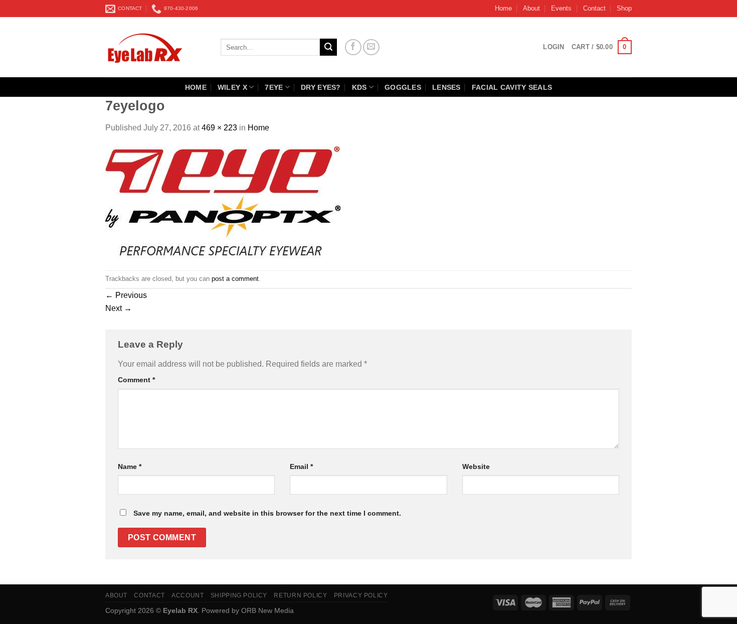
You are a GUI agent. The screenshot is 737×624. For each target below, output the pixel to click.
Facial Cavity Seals (512, 87)
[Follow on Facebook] (353, 47)
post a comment (235, 278)
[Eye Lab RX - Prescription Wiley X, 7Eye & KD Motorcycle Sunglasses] (155, 47)
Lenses (446, 87)
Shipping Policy (239, 595)
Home (503, 8)
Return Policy (300, 595)
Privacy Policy (361, 595)
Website (476, 466)
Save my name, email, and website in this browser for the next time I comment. (267, 513)
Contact (594, 8)
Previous (126, 295)
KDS (359, 87)
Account (187, 595)
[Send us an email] (371, 47)
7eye (274, 87)
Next (118, 308)
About (531, 8)
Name (129, 466)
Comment (136, 380)
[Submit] (328, 47)
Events (561, 8)
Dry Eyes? (321, 87)
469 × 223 (219, 127)
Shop (624, 8)
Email (301, 466)
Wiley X (232, 87)
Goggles (403, 87)
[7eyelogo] (222, 201)
